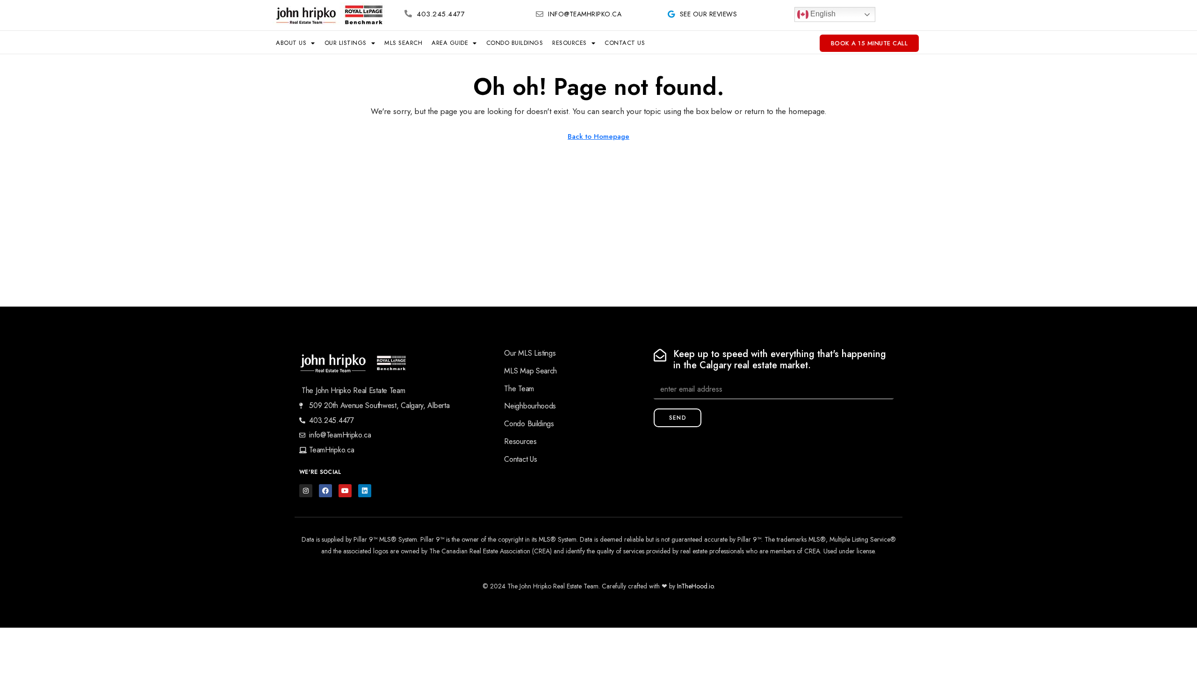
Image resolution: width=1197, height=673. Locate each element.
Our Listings (345, 42)
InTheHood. (693, 586)
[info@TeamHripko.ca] (539, 14)
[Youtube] (345, 490)
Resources (569, 42)
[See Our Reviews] (671, 14)
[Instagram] (305, 490)
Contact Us (625, 42)
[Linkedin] (364, 490)
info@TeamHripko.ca (584, 14)
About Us (291, 42)
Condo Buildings (514, 42)
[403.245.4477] (408, 13)
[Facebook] (325, 490)
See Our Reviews (708, 14)
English (822, 14)
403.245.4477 (441, 14)
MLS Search (403, 42)
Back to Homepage (598, 136)
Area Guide (450, 42)
